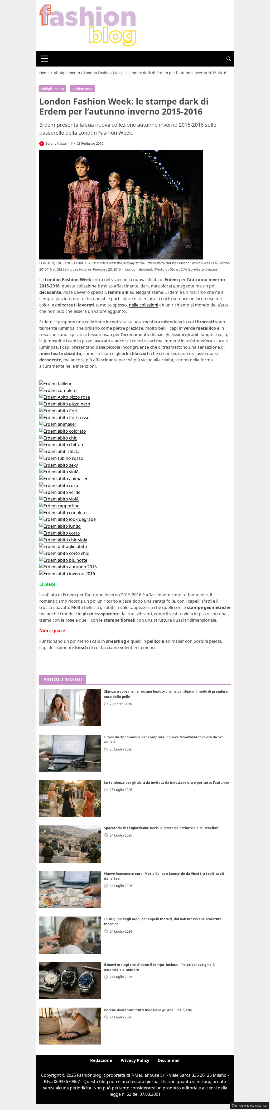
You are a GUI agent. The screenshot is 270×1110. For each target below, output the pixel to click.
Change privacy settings (249, 1105)
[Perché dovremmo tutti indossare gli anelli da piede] (70, 1026)
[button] (228, 58)
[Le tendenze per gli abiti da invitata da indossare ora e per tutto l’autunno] (70, 798)
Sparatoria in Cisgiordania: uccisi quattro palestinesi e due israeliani (161, 827)
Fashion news (82, 88)
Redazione (101, 1060)
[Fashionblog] (87, 25)
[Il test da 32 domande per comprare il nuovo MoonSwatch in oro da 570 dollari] (70, 753)
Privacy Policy (134, 1060)
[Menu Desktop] (44, 59)
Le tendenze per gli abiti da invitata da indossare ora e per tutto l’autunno (166, 782)
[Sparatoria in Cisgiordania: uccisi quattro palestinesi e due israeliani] (70, 843)
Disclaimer (169, 1060)
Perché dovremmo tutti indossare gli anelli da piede (148, 1010)
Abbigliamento (52, 88)
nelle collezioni (143, 305)
